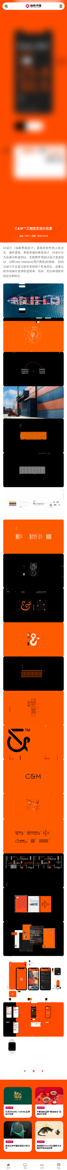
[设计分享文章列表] (35, 1071)
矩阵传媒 (33, 6)
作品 (25, 1168)
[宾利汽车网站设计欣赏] (26, 1071)
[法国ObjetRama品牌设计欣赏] (43, 1071)
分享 (42, 1168)
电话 (58, 1168)
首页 (8, 1168)
